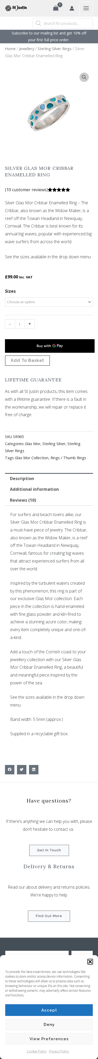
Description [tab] (22, 478)
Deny (49, 1024)
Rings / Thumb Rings (68, 457)
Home (10, 48)
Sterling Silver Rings (55, 48)
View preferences (49, 1039)
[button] (90, 961)
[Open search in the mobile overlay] (63, 23)
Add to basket (27, 360)
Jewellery (26, 48)
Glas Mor (32, 443)
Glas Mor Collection (31, 457)
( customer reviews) (26, 190)
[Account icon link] (72, 8)
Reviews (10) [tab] (23, 500)
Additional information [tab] (34, 489)
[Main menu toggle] (86, 8)
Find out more (49, 916)
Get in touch (49, 850)
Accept (49, 1010)
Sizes (10, 291)
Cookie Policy (37, 1051)
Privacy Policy (59, 1051)
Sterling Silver (53, 443)
